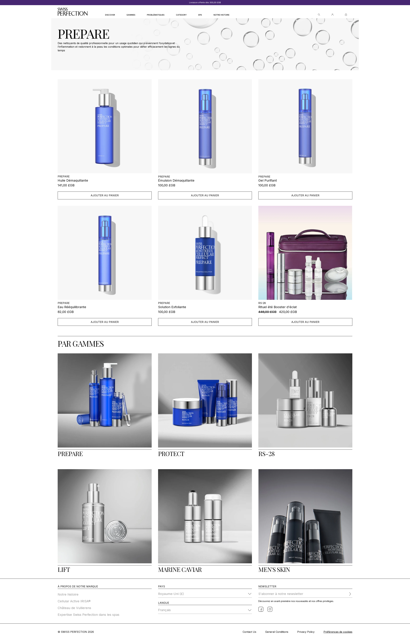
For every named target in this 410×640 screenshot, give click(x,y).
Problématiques (155, 15)
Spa (200, 15)
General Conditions (276, 631)
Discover (110, 15)
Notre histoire (221, 15)
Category (181, 15)
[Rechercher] (319, 14)
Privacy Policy (306, 631)
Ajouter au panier (105, 195)
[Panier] (346, 14)
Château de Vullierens (74, 608)
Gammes (131, 15)
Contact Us (249, 631)
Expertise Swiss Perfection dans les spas (88, 615)
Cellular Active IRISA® (74, 601)
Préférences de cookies (338, 631)
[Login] (332, 14)
